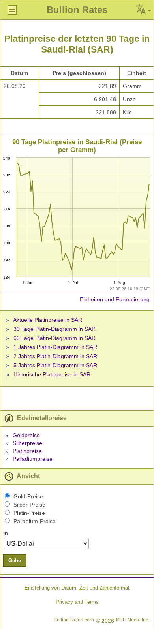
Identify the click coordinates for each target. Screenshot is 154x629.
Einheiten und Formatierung (115, 299)
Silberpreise (27, 443)
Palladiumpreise (33, 459)
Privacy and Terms (77, 602)
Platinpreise (27, 451)
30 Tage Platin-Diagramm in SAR (54, 329)
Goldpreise (26, 435)
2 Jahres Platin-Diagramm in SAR (55, 356)
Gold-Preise (28, 496)
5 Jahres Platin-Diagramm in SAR (55, 365)
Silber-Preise (29, 504)
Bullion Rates (77, 9)
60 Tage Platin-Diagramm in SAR (54, 338)
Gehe (14, 560)
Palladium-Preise (34, 521)
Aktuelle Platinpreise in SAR (47, 320)
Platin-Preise (29, 513)
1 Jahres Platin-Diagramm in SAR (55, 347)
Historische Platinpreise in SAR (51, 374)
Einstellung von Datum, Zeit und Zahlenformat (77, 588)
